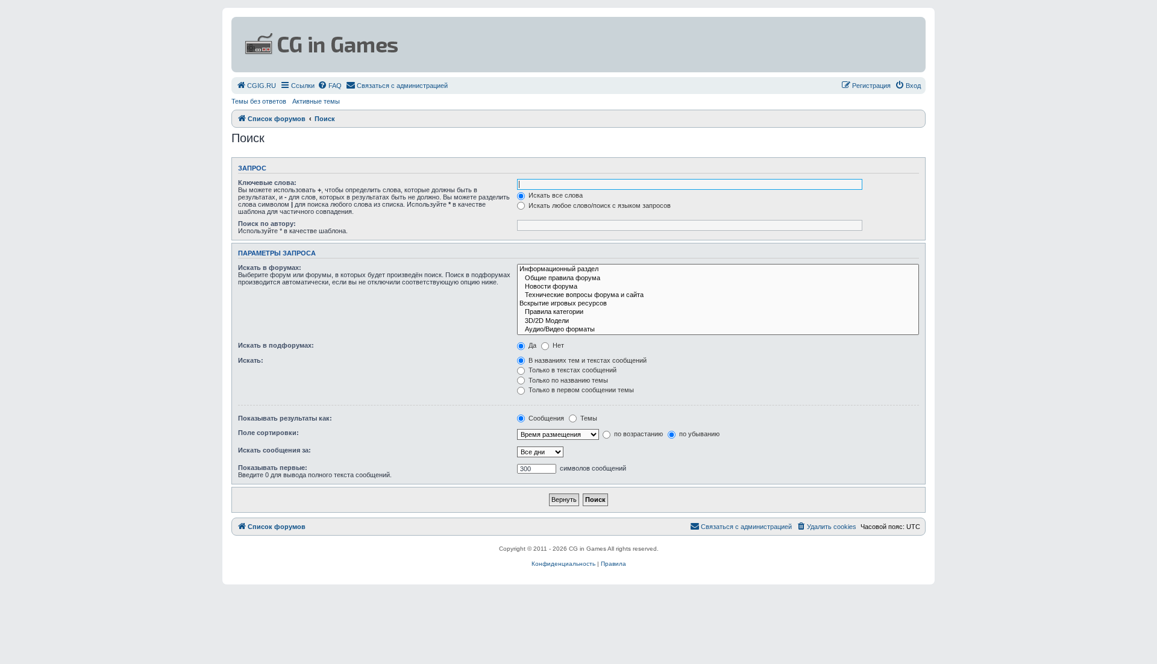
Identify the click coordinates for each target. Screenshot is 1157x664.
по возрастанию (637, 433)
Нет (557, 345)
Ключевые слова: (267, 182)
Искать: (250, 360)
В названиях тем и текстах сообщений (587, 360)
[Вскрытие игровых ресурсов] (718, 303)
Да (531, 345)
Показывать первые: (272, 467)
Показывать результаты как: (285, 418)
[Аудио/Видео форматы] (718, 329)
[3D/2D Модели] (718, 321)
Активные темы (316, 101)
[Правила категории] (718, 312)
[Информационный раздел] (718, 269)
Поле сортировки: (268, 432)
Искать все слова (555, 195)
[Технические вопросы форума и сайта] (718, 295)
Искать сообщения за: (274, 450)
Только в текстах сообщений (571, 370)
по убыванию (698, 433)
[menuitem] (256, 85)
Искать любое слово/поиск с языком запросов (599, 205)
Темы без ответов (258, 101)
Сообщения (545, 418)
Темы (587, 418)
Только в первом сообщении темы (580, 389)
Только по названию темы (567, 380)
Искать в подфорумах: (276, 345)
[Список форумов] (461, 44)
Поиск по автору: (267, 223)
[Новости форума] (718, 287)
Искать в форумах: (269, 267)
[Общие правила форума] (718, 278)
